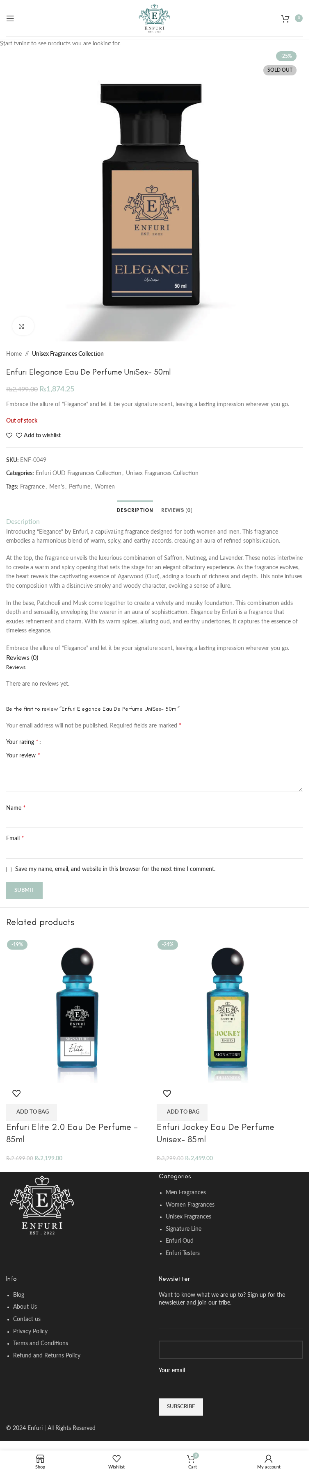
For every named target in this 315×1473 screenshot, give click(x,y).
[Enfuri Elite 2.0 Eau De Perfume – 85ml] (79, 1010)
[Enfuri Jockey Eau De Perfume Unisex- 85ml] (230, 1010)
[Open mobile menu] (10, 18)
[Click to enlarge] (23, 326)
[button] (31, 1112)
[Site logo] (154, 18)
